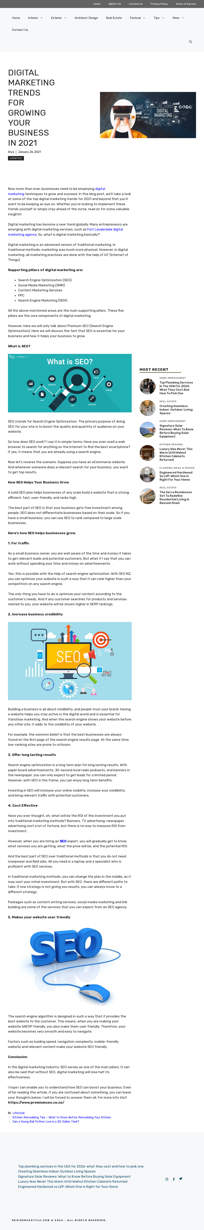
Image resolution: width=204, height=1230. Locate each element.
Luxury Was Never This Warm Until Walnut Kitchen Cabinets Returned (176, 454)
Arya (11, 152)
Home (97, 3)
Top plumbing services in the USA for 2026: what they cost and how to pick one (176, 388)
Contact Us (136, 3)
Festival (135, 18)
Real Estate (114, 18)
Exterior (56, 18)
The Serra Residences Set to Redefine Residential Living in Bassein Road (176, 497)
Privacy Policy (159, 3)
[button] (190, 42)
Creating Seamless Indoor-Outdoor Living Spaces (176, 409)
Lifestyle (16, 158)
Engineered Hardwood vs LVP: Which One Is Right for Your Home (176, 476)
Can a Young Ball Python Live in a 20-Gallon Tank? (46, 1121)
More (176, 18)
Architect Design (86, 18)
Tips (157, 18)
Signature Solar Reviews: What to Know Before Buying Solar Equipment (176, 431)
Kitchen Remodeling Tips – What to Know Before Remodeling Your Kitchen (62, 1117)
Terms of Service (186, 3)
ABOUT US (115, 3)
